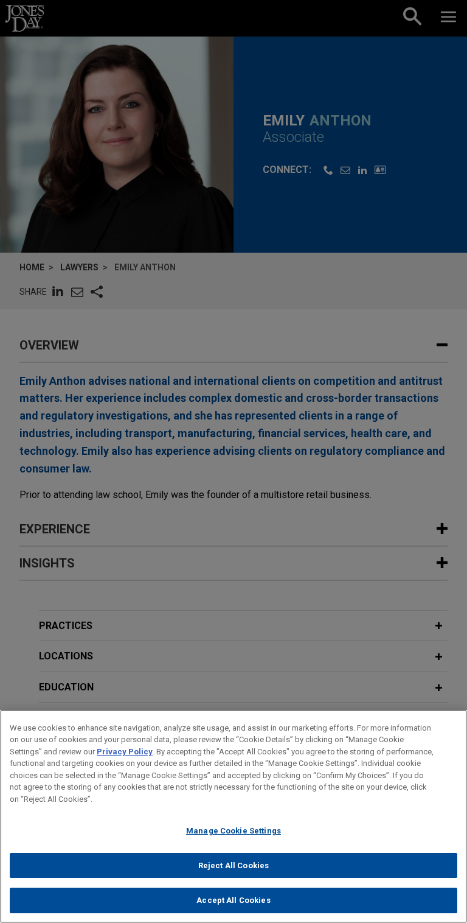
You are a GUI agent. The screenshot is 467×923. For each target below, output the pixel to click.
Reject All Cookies (233, 865)
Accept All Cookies (233, 900)
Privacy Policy (125, 751)
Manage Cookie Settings (233, 830)
